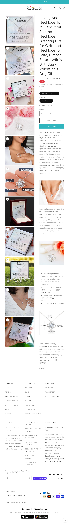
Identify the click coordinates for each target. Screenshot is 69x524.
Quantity (42, 109)
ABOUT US (28, 387)
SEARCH (8, 387)
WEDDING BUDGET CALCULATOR (31, 437)
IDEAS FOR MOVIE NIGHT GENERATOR (33, 430)
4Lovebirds (13, 502)
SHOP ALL (8, 414)
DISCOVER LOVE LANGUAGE (30, 464)
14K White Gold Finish (49, 93)
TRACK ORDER (50, 392)
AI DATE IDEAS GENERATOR (30, 457)
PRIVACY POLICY (30, 405)
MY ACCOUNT (49, 387)
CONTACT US (29, 396)
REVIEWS (8, 392)
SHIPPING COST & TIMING (34, 414)
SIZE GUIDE (9, 409)
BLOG (27, 392)
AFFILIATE (28, 401)
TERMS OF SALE (30, 409)
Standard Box (46, 101)
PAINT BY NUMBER (11, 401)
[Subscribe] (29, 478)
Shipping (51, 84)
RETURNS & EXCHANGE (53, 396)
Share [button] (43, 368)
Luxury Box (46, 105)
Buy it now (52, 126)
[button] (4, 8)
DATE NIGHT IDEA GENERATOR (31, 443)
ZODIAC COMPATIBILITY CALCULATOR (33, 450)
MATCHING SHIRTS (11, 396)
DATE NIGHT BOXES (12, 405)
